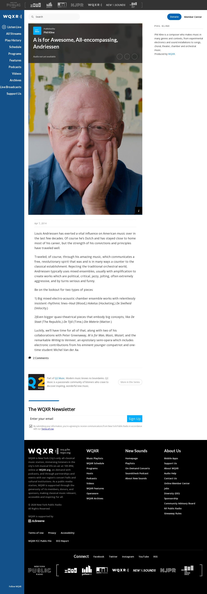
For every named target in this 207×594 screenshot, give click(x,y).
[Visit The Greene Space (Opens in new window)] (133, 5)
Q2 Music (60, 378)
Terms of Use (36, 532)
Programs (14, 53)
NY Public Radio (173, 508)
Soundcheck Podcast (136, 473)
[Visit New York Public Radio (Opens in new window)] (39, 570)
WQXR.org (44, 469)
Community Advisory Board (179, 503)
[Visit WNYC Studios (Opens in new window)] (62, 5)
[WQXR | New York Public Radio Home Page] (12, 16)
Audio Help (170, 473)
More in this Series (130, 382)
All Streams (13, 33)
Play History (13, 40)
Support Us (14, 93)
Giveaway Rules (172, 513)
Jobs (166, 488)
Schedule (15, 47)
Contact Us (170, 478)
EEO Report (62, 540)
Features (15, 60)
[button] (138, 210)
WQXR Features (95, 488)
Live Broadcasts (10, 87)
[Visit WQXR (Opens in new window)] (95, 5)
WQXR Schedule (95, 463)
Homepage (131, 458)
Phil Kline (49, 32)
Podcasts (15, 67)
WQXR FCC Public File (39, 540)
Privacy (52, 532)
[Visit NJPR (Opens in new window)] (77, 5)
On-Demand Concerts (137, 468)
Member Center (193, 16)
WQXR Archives (95, 498)
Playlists (130, 463)
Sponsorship (171, 498)
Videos (16, 73)
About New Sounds (136, 478)
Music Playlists (95, 458)
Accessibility (68, 532)
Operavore (92, 493)
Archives (15, 80)
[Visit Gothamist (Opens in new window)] (49, 5)
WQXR (171, 53)
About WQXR (171, 468)
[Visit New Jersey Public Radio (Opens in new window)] (168, 570)
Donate (174, 16)
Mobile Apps (171, 458)
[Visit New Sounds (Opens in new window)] (115, 5)
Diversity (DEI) (172, 493)
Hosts (90, 473)
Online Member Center (177, 483)
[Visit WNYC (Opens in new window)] (35, 5)
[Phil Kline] (38, 31)
